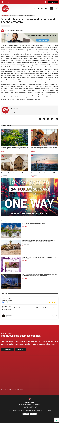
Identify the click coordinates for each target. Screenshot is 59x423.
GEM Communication (31, 420)
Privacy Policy (26, 413)
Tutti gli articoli (15, 112)
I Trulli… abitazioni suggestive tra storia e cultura (33, 223)
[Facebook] (34, 8)
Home (3, 15)
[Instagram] (42, 8)
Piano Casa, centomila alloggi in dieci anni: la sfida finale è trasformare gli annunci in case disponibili (14, 148)
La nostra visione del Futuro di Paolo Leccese (12, 389)
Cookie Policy (33, 413)
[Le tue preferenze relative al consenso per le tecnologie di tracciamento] (56, 420)
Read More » (3, 151)
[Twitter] (38, 8)
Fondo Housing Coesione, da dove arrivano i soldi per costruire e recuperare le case (13, 173)
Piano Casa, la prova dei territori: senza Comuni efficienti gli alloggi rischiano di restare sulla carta (44, 148)
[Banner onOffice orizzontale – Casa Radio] (29, 42)
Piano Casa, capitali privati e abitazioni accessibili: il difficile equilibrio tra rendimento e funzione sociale (43, 173)
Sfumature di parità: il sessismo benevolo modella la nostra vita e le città (39, 257)
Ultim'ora (7, 15)
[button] (40, 119)
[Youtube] (45, 8)
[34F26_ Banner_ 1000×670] (29, 216)
